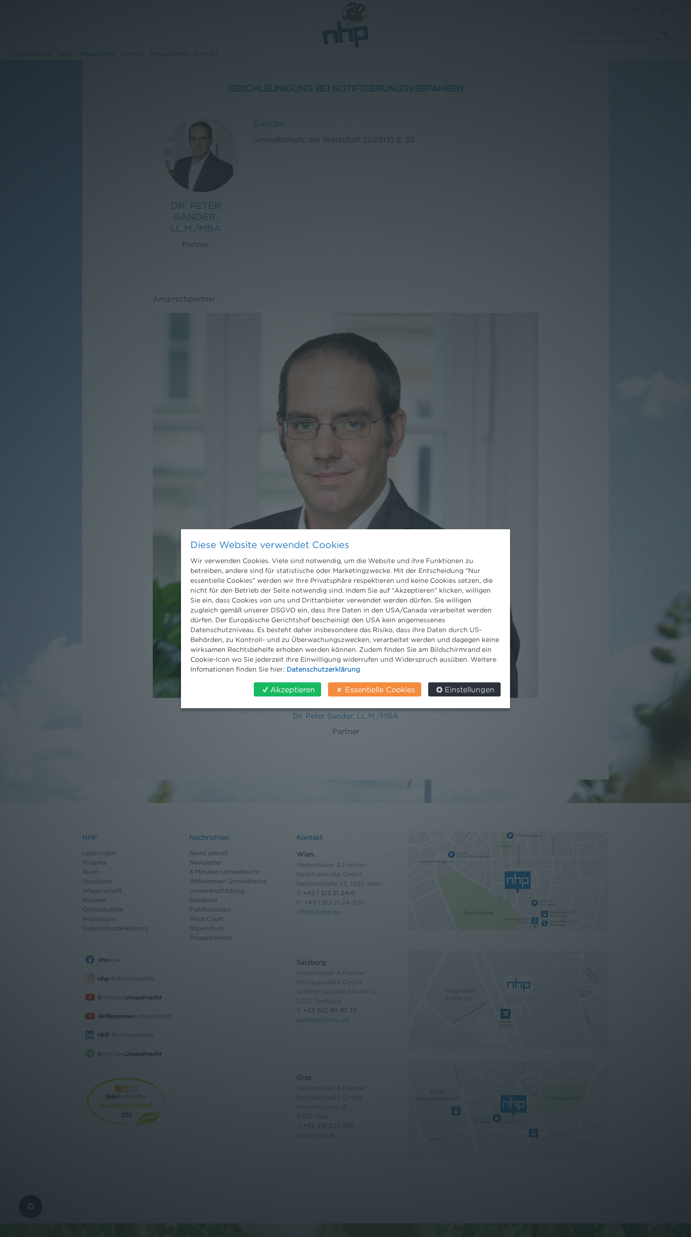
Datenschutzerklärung (323, 669)
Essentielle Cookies (380, 689)
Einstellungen (470, 689)
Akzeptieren (292, 689)
